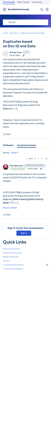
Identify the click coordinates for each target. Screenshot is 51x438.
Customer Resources (12, 252)
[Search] (41, 9)
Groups (6, 260)
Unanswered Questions (25, 264)
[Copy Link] (23, 55)
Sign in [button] (24, 233)
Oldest (14, 152)
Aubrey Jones (16, 52)
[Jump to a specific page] (46, 158)
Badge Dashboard (11, 256)
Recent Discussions (11, 248)
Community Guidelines (13, 268)
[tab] (8, 145)
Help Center (23, 2)
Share (6, 134)
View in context (10, 207)
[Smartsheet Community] (18, 9)
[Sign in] (46, 9)
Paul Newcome (16, 165)
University (37, 2)
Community (9, 2)
